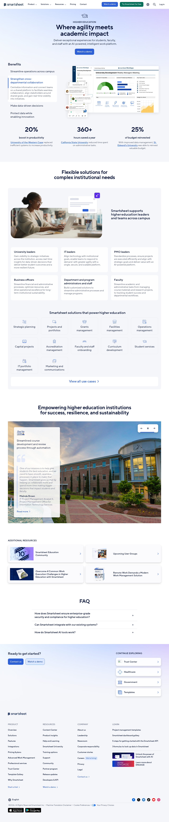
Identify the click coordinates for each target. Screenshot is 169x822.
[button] (154, 4)
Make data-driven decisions (26, 106)
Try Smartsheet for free (131, 4)
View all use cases (82, 381)
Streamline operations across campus (32, 71)
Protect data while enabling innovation (22, 115)
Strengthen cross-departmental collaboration (26, 80)
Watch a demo (110, 4)
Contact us (15, 661)
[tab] (24, 326)
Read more (22, 504)
